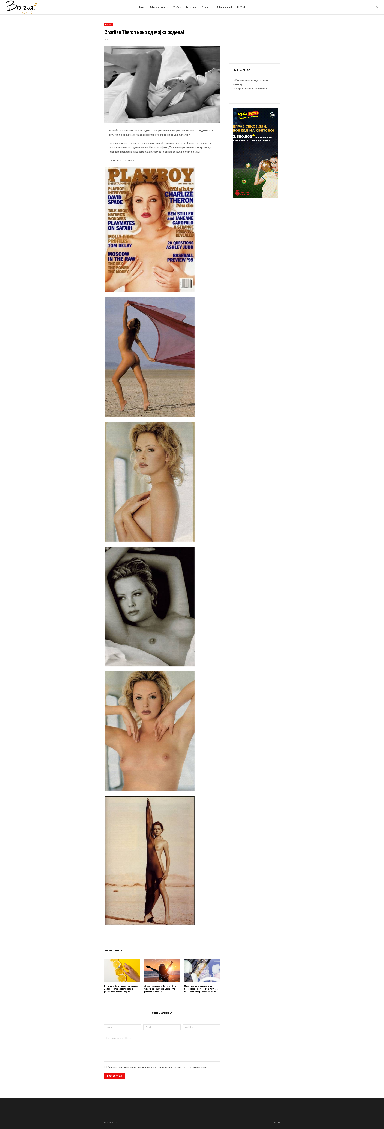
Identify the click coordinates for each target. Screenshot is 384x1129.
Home (141, 7)
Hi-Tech (241, 7)
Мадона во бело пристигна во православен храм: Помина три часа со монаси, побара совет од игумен (201, 989)
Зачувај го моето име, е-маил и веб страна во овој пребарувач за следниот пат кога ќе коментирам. (157, 1067)
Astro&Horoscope (159, 7)
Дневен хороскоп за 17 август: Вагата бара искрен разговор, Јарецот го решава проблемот (161, 989)
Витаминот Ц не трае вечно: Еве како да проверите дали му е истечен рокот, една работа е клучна (121, 989)
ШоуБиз (108, 24)
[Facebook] (89, 139)
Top (278, 1123)
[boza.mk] (21, 7)
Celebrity (207, 7)
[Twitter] (89, 147)
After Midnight (224, 7)
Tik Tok (177, 7)
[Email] (89, 162)
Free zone (191, 7)
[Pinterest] (89, 155)
